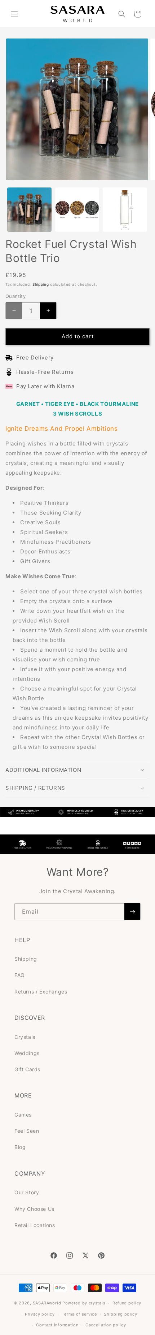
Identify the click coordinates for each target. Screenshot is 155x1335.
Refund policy (126, 1302)
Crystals (24, 1037)
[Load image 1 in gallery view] (29, 209)
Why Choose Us (34, 1209)
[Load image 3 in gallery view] (125, 209)
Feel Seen (26, 1131)
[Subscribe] (132, 911)
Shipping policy (120, 1314)
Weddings (27, 1053)
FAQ (19, 975)
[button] (14, 14)
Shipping (40, 284)
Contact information (57, 1324)
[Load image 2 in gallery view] (77, 209)
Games (23, 1115)
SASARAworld (47, 1302)
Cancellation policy (105, 1324)
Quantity (15, 296)
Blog (20, 1147)
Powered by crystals (83, 1302)
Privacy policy (40, 1314)
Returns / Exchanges (40, 991)
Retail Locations (34, 1225)
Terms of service (79, 1314)
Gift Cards (27, 1069)
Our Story (26, 1192)
